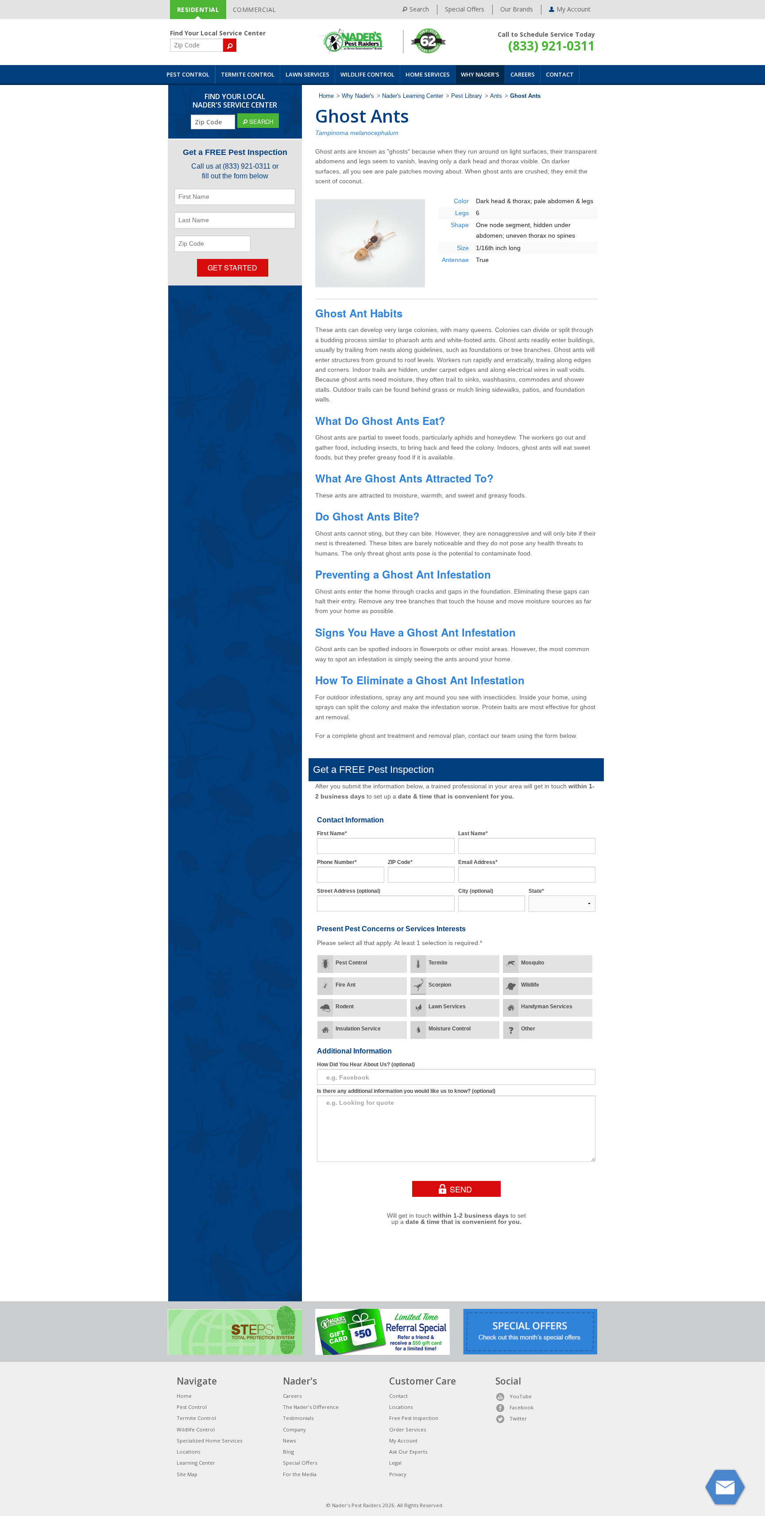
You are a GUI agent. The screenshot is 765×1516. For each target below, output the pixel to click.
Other (528, 1029)
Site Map (187, 1474)
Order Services (407, 1429)
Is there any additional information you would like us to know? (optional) (406, 1091)
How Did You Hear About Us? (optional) (366, 1064)
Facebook (521, 1407)
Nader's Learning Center (412, 96)
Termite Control (247, 74)
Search (419, 9)
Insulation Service (358, 1029)
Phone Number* (337, 862)
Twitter (518, 1418)
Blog (288, 1451)
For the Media (300, 1474)
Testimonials (298, 1418)
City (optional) (475, 891)
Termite (438, 963)
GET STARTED (232, 267)
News (289, 1440)
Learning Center (196, 1462)
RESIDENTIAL (198, 9)
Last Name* (473, 833)
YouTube (521, 1396)
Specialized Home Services (209, 1440)
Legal (395, 1462)
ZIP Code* (400, 862)
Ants (496, 96)
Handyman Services (546, 1006)
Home (326, 96)
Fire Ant (345, 985)
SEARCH (260, 121)
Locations (188, 1451)
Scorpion (440, 985)
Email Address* (478, 862)
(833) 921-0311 (551, 45)
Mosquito (532, 963)
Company (294, 1429)
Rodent (345, 1006)
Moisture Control (450, 1029)
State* (536, 891)
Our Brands (516, 9)
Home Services (428, 74)
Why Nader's (480, 74)
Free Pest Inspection (413, 1418)
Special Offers (464, 9)
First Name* (332, 833)
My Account (403, 1440)
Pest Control (187, 74)
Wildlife (530, 985)
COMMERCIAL (254, 9)
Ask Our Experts (408, 1451)
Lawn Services (307, 74)
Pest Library (466, 96)
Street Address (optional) (348, 891)
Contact (560, 74)
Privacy (397, 1474)
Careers (522, 74)
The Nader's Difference (311, 1407)
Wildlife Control (367, 74)
